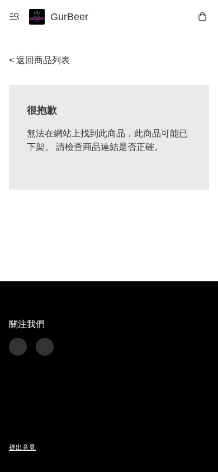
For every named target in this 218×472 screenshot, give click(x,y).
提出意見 (22, 447)
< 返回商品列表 (39, 60)
